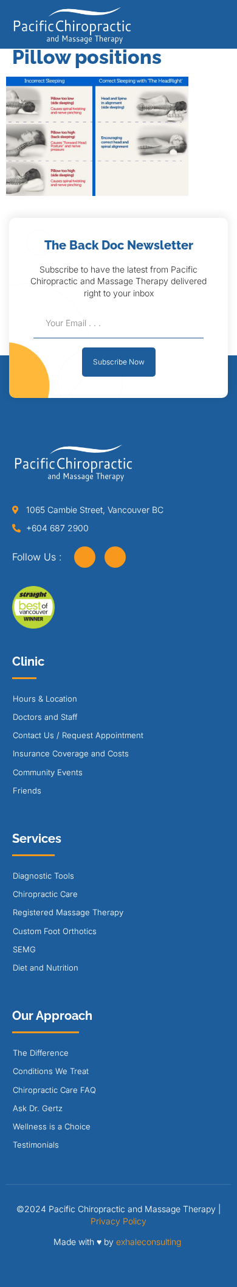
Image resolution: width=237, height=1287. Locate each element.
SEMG (24, 949)
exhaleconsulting (148, 1241)
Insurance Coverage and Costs (71, 753)
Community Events (48, 772)
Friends (27, 790)
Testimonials (36, 1144)
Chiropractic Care (45, 894)
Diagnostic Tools (43, 876)
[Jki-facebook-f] (84, 557)
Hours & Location (45, 698)
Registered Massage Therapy (68, 912)
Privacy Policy (118, 1221)
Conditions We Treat (51, 1071)
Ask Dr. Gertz (38, 1108)
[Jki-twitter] (115, 557)
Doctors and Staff (45, 717)
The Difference (41, 1053)
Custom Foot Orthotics (55, 931)
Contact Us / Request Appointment (78, 735)
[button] (221, 28)
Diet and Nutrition (45, 967)
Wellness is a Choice (52, 1126)
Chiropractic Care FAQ (54, 1090)
